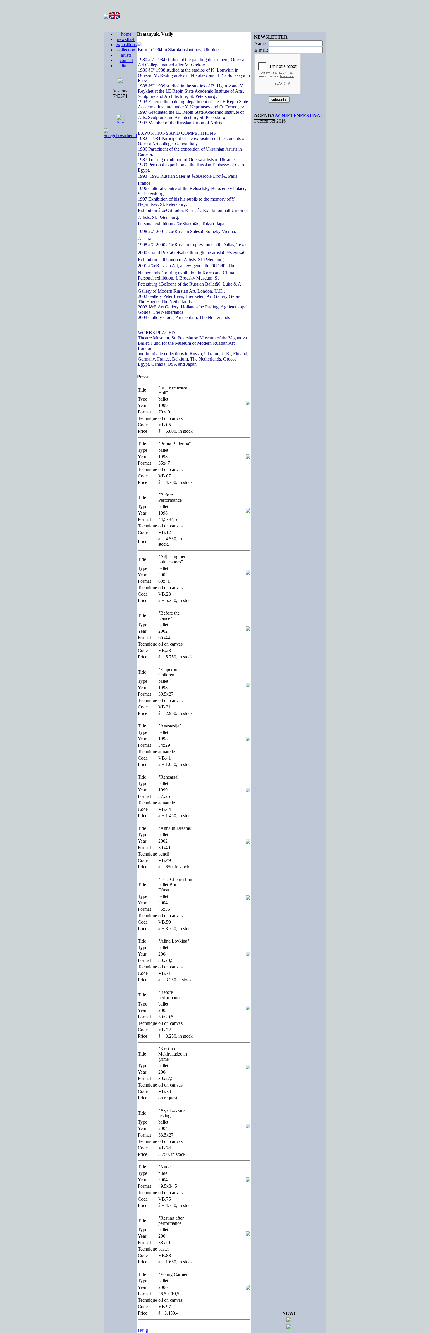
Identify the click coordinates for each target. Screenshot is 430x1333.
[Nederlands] (106, 17)
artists (126, 55)
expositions (126, 44)
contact (126, 60)
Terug (142, 1330)
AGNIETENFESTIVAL (299, 115)
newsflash (126, 39)
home (126, 34)
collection (126, 49)
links (126, 65)
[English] (114, 17)
